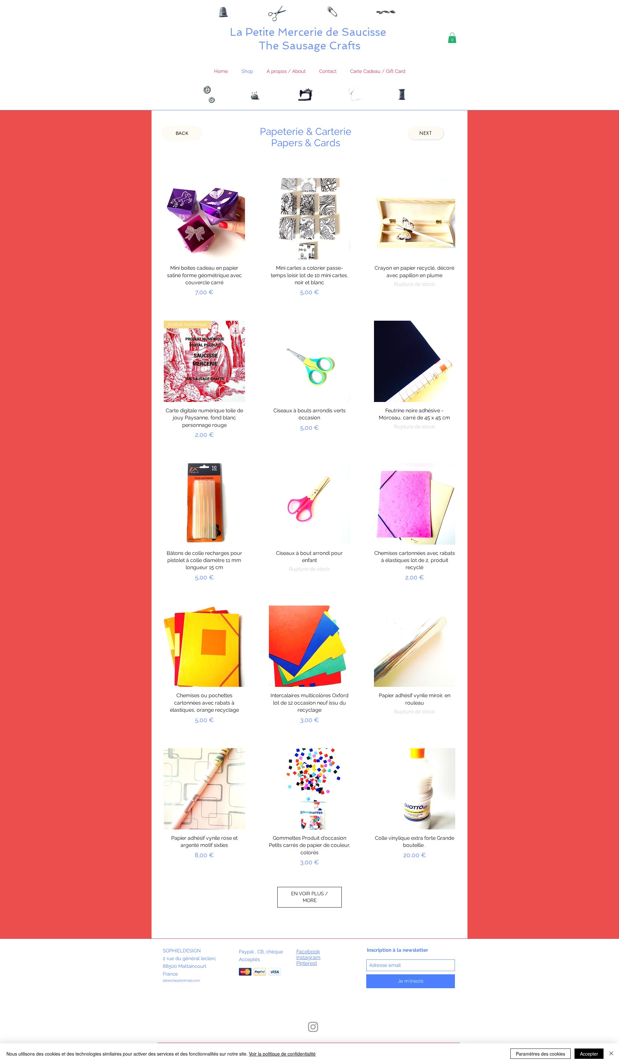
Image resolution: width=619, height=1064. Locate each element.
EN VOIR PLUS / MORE (309, 897)
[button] (452, 38)
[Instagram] (313, 1027)
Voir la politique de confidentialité (282, 1053)
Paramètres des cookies (540, 1053)
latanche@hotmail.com (181, 981)
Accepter (589, 1053)
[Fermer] (611, 1054)
